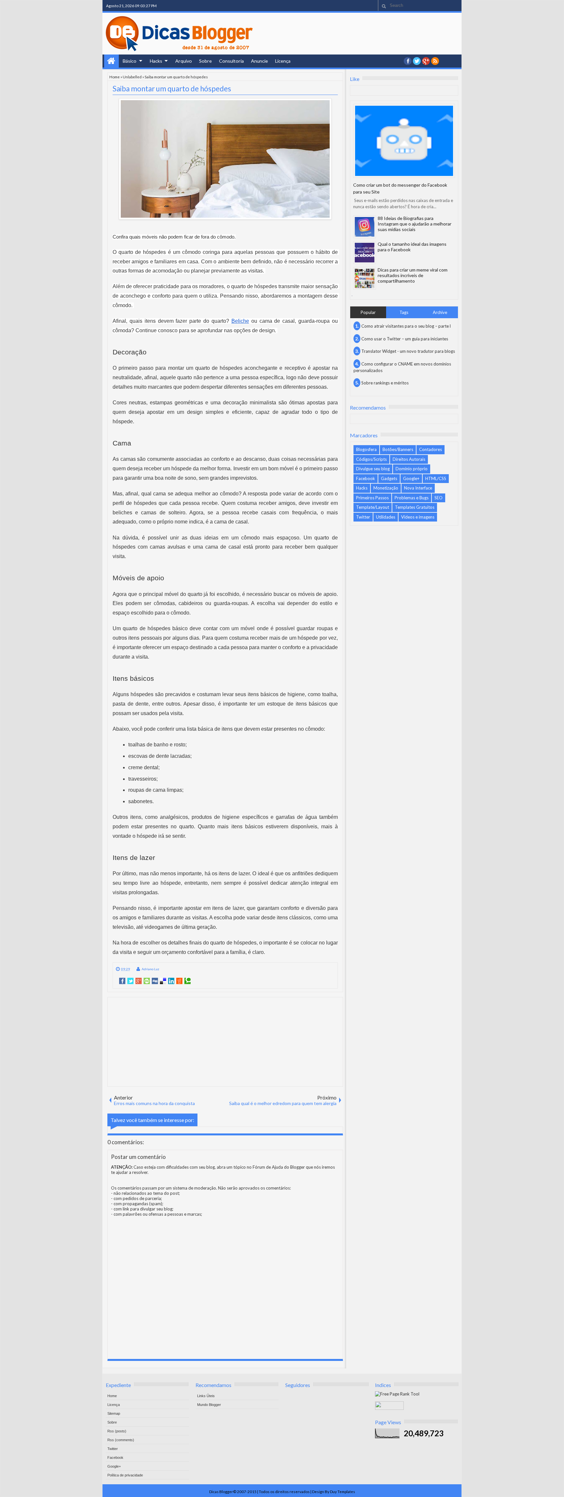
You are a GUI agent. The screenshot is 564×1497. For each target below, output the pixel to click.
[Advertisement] (225, 1041)
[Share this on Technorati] (187, 981)
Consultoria (231, 61)
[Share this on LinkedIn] (171, 981)
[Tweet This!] (130, 981)
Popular (368, 312)
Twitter (363, 517)
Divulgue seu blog (373, 468)
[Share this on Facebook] (122, 981)
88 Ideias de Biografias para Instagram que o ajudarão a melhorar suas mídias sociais (414, 223)
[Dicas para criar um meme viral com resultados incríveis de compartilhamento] (364, 278)
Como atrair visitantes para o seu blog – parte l (406, 326)
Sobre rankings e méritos (385, 382)
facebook (408, 61)
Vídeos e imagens (417, 517)
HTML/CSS (435, 478)
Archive (440, 312)
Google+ (426, 61)
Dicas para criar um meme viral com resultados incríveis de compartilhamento (412, 275)
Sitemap (113, 1413)
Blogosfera (366, 449)
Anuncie (259, 61)
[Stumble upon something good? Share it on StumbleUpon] (147, 981)
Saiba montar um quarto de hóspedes (172, 88)
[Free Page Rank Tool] (397, 1393)
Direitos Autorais (409, 459)
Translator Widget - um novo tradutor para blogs (408, 351)
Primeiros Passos (372, 497)
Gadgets (389, 478)
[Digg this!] (155, 981)
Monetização (385, 488)
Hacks (156, 61)
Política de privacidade (125, 1475)
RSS (435, 61)
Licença (282, 61)
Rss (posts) (116, 1431)
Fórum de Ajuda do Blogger (279, 1167)
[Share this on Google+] (138, 981)
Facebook (365, 478)
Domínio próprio (412, 468)
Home (111, 61)
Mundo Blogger (209, 1405)
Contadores (430, 449)
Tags (404, 312)
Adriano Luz (150, 969)
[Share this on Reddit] (179, 981)
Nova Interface (418, 488)
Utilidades (385, 517)
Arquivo (183, 61)
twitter (417, 61)
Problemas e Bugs (412, 497)
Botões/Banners (398, 449)
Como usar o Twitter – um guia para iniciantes (404, 338)
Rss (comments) (120, 1440)
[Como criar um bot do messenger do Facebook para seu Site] (404, 141)
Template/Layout (372, 507)
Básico (129, 61)
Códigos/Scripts (371, 459)
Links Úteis (206, 1396)
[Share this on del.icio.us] (163, 981)
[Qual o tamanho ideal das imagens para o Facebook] (364, 252)
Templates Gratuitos (414, 507)
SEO (438, 497)
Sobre (205, 61)
